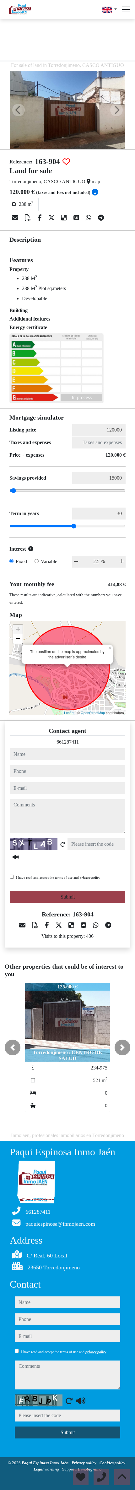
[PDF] (29, 217)
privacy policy (90, 877)
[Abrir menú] (126, 9)
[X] (52, 217)
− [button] (18, 639)
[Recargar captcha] (63, 844)
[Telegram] (101, 217)
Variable (49, 561)
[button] (12, 1047)
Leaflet (69, 712)
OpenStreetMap (93, 712)
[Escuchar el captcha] (15, 857)
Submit (68, 896)
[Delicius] (64, 217)
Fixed (21, 561)
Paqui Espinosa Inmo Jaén (45, 1462)
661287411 (68, 742)
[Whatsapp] (89, 217)
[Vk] (77, 217)
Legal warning (47, 1469)
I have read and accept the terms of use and (58, 877)
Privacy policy (84, 1462)
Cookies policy (113, 1462)
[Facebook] (40, 217)
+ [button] (18, 629)
